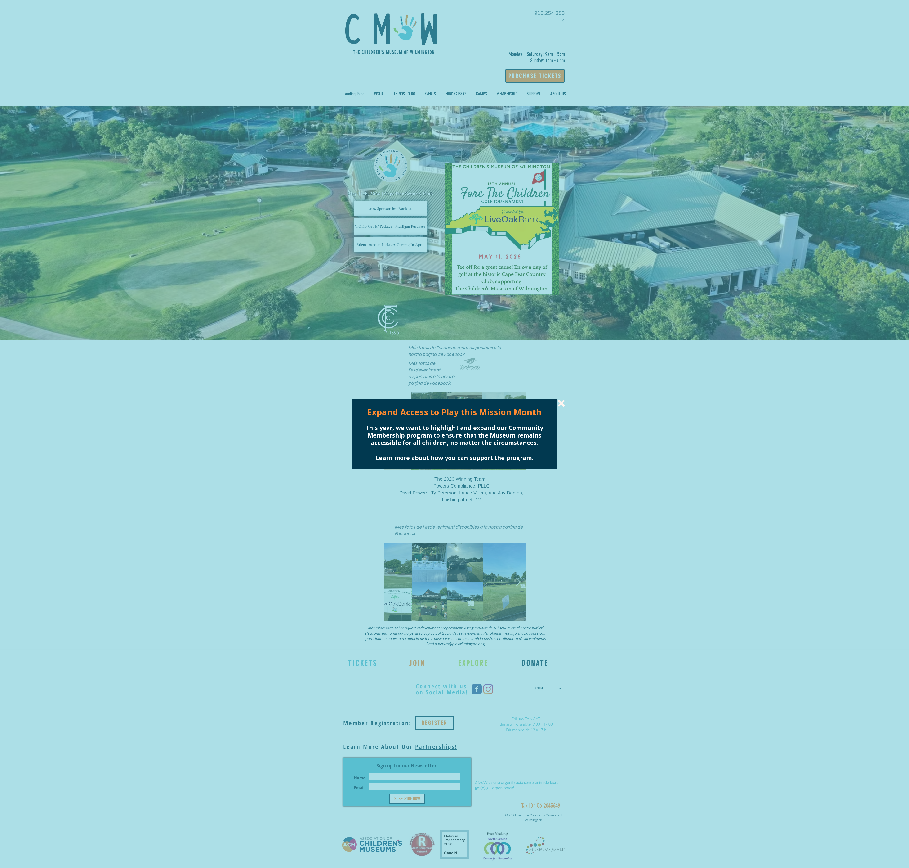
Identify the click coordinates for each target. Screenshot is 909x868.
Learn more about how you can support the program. (454, 458)
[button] (561, 403)
